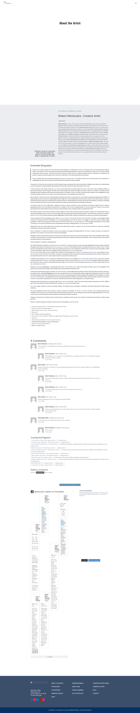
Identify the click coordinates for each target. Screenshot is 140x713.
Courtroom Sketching (101, 683)
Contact (96, 693)
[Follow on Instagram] (35, 699)
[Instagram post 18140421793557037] (106, 551)
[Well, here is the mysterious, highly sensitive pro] (90, 523)
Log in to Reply (41, 348)
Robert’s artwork (71, 250)
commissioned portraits (55, 245)
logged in (40, 472)
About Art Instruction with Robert (41, 323)
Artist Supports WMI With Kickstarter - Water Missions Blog (44, 444)
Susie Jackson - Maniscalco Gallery (63, 522)
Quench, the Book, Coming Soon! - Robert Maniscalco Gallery (45, 455)
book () (76, 138)
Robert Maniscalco (50, 353)
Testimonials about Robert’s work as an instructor (45, 321)
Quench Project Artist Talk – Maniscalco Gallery (42, 457)
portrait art (47, 258)
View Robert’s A (36, 242)
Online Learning (77, 690)
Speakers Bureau (77, 683)
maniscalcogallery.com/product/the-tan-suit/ (35, 651)
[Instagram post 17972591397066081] (90, 551)
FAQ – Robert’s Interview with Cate (41, 314)
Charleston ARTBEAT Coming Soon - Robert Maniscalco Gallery (45, 449)
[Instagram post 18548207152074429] (98, 551)
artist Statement (49, 242)
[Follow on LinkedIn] (37, 699)
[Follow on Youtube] (40, 699)
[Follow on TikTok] (43, 699)
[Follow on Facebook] (32, 699)
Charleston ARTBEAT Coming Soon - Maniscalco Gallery (44, 459)
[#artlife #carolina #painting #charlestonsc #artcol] (83, 553)
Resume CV (35, 312)
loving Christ (71, 178)
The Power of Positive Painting (66, 218)
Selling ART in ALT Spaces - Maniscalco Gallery (42, 465)
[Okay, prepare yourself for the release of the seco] (83, 520)
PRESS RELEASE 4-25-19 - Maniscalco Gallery (42, 463)
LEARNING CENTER (98, 687)
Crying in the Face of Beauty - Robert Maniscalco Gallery (44, 440)
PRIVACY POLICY (74, 710)
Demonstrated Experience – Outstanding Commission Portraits (49, 306)
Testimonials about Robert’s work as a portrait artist (46, 319)
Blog (94, 690)
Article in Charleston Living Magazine (42, 308)
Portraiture (55, 687)
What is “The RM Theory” (38, 325)
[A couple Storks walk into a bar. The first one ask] (98, 518)
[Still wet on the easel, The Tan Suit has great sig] (75, 522)
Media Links (76, 687)
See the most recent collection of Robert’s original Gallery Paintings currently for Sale (55, 316)
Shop (53, 697)
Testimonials (55, 690)
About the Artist (57, 683)
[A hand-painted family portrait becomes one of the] (106, 514)
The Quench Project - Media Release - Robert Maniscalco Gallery (45, 442)
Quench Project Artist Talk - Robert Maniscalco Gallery (43, 448)
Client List (34, 318)
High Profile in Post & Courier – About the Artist (44, 310)
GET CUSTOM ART (77, 693)
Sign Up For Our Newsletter (70, 484)
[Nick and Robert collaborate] (75, 551)
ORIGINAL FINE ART (57, 693)
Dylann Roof (92, 148)
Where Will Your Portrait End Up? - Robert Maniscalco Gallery (45, 453)
